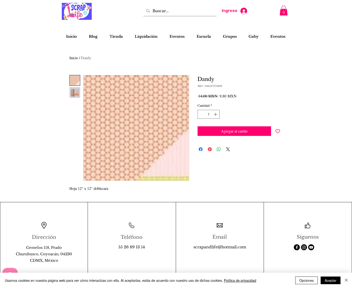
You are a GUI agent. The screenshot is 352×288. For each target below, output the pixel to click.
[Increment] (216, 114)
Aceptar (330, 280)
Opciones (306, 280)
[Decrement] (201, 114)
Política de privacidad (240, 280)
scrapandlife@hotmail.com (219, 247)
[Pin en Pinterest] (210, 149)
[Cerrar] (346, 280)
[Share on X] (228, 149)
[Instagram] (304, 247)
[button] (283, 10)
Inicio (73, 57)
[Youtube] (311, 247)
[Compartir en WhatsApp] (219, 149)
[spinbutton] (208, 114)
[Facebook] (297, 247)
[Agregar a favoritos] (278, 131)
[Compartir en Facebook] (201, 149)
